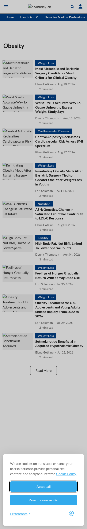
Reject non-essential (43, 500)
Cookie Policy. (66, 474)
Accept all (44, 486)
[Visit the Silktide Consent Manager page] (72, 514)
